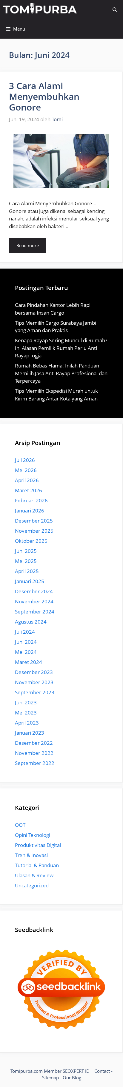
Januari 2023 (29, 732)
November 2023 (34, 682)
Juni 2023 (26, 702)
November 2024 (34, 601)
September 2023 (34, 692)
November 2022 (34, 753)
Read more (27, 245)
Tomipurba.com (26, 1071)
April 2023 (27, 722)
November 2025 (34, 530)
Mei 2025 (26, 561)
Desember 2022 (34, 742)
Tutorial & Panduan (37, 865)
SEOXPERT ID (76, 1071)
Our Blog (72, 1077)
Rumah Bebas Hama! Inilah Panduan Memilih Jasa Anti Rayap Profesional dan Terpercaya (61, 373)
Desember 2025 (34, 520)
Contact (102, 1071)
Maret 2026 (28, 490)
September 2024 (34, 611)
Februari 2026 (31, 500)
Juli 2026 (25, 460)
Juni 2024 (26, 641)
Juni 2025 (26, 551)
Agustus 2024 (31, 621)
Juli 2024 (25, 631)
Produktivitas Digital (38, 845)
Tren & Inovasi (31, 855)
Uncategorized (32, 885)
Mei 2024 (26, 652)
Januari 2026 (29, 510)
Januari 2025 (29, 581)
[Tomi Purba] (40, 9)
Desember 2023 (34, 672)
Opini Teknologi (32, 835)
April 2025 (27, 571)
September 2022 (34, 763)
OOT (20, 824)
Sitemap (50, 1077)
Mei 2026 (26, 470)
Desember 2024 (34, 591)
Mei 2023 (26, 712)
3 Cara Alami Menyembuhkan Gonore (44, 96)
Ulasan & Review (34, 875)
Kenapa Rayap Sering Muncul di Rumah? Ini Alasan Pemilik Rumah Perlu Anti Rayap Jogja (61, 348)
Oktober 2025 (31, 540)
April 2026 (27, 480)
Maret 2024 (28, 662)
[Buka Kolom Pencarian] (115, 9)
